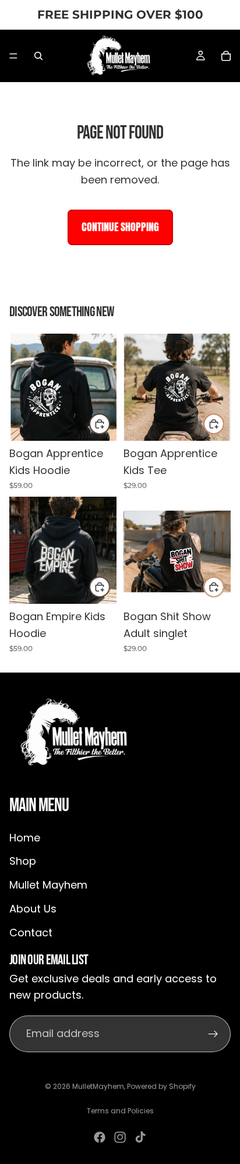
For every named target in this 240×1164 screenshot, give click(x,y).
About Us (33, 908)
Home (24, 837)
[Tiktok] (140, 1137)
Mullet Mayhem (48, 885)
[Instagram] (120, 1137)
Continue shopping (120, 227)
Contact (30, 932)
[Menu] (13, 56)
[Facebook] (100, 1137)
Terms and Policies (120, 1111)
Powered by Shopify (161, 1086)
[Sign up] (213, 1034)
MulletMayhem (98, 1086)
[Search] (38, 56)
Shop (22, 861)
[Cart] (226, 56)
